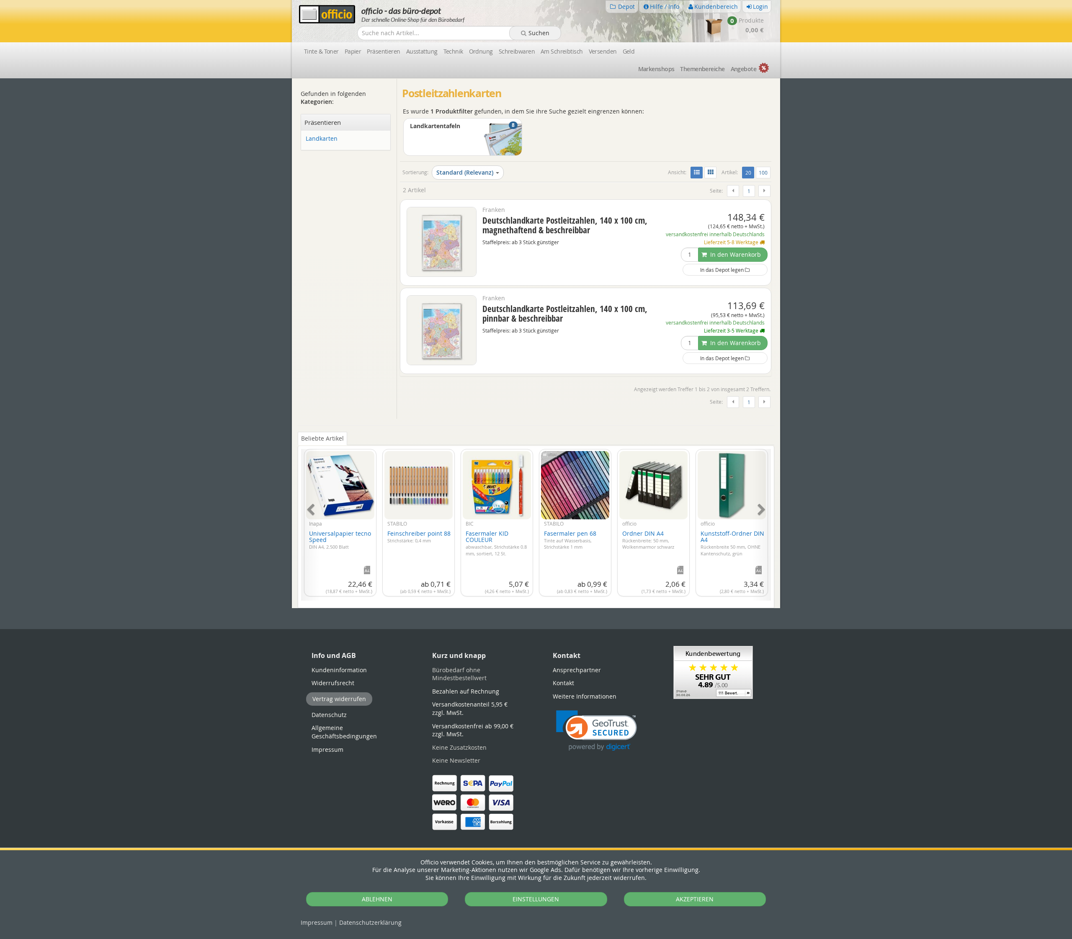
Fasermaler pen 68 (570, 539)
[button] (596, 730)
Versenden (603, 51)
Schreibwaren (517, 51)
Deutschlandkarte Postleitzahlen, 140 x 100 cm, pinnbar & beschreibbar (564, 313)
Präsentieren (383, 51)
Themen (702, 69)
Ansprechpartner (577, 670)
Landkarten (322, 138)
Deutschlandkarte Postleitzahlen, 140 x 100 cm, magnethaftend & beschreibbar (564, 225)
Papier (353, 51)
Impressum (316, 922)
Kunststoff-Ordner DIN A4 (732, 542)
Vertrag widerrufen (339, 699)
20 (749, 172)
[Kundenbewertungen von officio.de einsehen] (713, 672)
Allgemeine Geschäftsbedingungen (344, 732)
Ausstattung (422, 51)
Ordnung (481, 51)
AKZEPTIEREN (695, 899)
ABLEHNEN (377, 899)
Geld (629, 51)
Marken (656, 69)
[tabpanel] (536, 520)
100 (763, 172)
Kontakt (563, 683)
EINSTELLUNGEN (536, 899)
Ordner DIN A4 (648, 539)
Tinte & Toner (321, 51)
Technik (453, 51)
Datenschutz (370, 922)
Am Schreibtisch (562, 51)
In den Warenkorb (735, 254)
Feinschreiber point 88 (419, 536)
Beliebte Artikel (322, 438)
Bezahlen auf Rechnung (465, 691)
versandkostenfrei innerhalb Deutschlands (715, 234)
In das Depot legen (722, 269)
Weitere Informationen (584, 696)
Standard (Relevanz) (464, 172)
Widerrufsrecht (333, 683)
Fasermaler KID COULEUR (496, 542)
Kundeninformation (339, 670)
